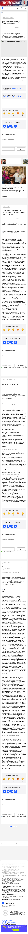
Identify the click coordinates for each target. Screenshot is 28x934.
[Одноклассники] (8, 126)
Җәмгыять (6, 206)
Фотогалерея (19, 843)
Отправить (21, 149)
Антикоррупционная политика (7, 921)
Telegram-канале (16, 88)
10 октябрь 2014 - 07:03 (6, 387)
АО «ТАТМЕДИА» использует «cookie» (9, 923)
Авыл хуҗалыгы (8, 379)
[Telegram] (11, 126)
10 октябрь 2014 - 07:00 (6, 572)
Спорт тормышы (8, 17)
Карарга (15, 929)
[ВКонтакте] (4, 126)
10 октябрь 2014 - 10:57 (6, 27)
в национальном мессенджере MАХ (12, 96)
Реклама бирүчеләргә (7, 843)
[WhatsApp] (15, 126)
